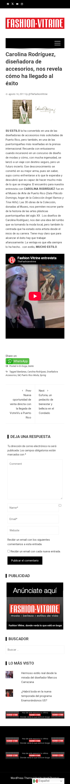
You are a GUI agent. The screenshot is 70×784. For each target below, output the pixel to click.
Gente (31, 366)
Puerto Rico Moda (30, 375)
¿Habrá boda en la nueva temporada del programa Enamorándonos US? (36, 696)
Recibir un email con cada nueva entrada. (36, 551)
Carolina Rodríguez (17, 220)
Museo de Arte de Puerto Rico (26, 193)
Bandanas (22, 371)
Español (43, 780)
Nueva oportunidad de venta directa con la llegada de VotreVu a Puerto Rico (20, 404)
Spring (43, 375)
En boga (23, 366)
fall (19, 375)
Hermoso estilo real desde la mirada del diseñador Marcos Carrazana (39, 677)
